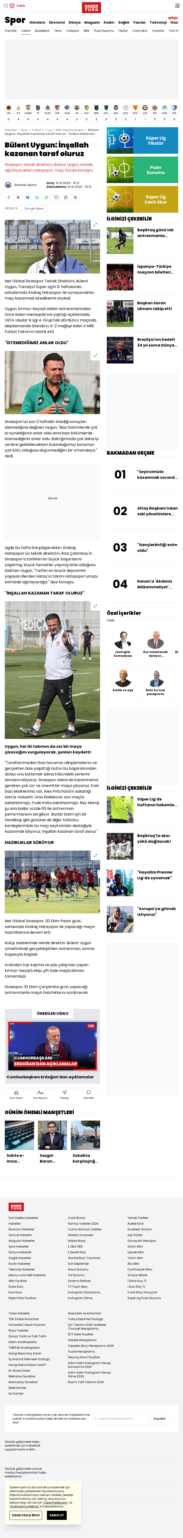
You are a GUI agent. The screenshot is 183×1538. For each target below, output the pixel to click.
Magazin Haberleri (22, 1241)
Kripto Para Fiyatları (22, 1298)
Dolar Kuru (16, 1287)
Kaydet (160, 1418)
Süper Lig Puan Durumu (144, 1298)
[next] (97, 1143)
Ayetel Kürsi (135, 1224)
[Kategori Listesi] (177, 5)
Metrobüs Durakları (22, 1376)
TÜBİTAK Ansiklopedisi (24, 1348)
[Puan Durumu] (142, 170)
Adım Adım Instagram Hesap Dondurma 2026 (89, 1365)
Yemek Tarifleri (137, 1218)
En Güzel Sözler (19, 1371)
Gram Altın (135, 1246)
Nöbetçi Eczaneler (80, 1235)
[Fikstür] (142, 140)
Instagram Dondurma (84, 1292)
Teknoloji (158, 22)
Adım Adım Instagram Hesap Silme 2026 (89, 1374)
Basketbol (42, 31)
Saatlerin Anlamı (139, 1229)
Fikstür (123, 31)
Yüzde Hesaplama (81, 1351)
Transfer (11, 31)
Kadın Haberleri (19, 1264)
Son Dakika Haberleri (23, 1218)
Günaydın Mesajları (141, 1241)
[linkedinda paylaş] (37, 197)
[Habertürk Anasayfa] (91, 6)
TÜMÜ (111, 620)
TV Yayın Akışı (77, 1287)
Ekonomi (57, 22)
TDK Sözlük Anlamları (24, 1319)
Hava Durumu (78, 1269)
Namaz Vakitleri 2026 (83, 1224)
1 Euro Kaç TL (136, 1287)
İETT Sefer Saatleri (80, 1334)
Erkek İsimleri (17, 1388)
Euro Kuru (15, 1292)
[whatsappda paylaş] (47, 197)
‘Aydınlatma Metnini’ (24, 1506)
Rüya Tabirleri (18, 1330)
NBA (86, 31)
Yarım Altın (135, 1258)
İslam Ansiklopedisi (23, 1342)
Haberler (11, 130)
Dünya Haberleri (20, 1252)
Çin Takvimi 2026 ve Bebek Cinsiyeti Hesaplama (87, 1327)
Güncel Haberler (20, 1235)
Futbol (25, 31)
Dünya (75, 22)
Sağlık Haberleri (20, 1258)
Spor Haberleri (19, 1246)
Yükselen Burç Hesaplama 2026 (91, 1346)
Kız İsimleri (16, 1393)
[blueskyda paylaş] (27, 197)
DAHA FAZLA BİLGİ (26, 1515)
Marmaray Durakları (23, 1382)
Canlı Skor (139, 31)
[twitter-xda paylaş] (18, 197)
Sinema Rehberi (79, 1281)
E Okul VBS (75, 1246)
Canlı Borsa (76, 1218)
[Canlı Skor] (142, 199)
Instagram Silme (80, 1298)
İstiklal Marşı (77, 1241)
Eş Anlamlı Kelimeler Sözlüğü (29, 1359)
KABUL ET (57, 1515)
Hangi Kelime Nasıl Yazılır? (27, 1365)
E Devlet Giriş (77, 1252)
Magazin (92, 22)
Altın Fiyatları (18, 1281)
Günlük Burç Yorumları (84, 1258)
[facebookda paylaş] (8, 197)
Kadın (109, 22)
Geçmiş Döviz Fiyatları (84, 1357)
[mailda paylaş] (56, 197)
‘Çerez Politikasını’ (55, 1503)
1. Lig (48, 130)
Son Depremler (78, 1264)
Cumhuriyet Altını (139, 1269)
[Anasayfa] (16, 1207)
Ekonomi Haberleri (21, 1229)
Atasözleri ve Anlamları (84, 1313)
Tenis (58, 31)
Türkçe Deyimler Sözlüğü (85, 1319)
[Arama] (5, 5)
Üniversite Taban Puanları (27, 1325)
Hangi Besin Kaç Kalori (25, 1353)
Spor (15, 20)
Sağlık (123, 22)
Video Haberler (19, 1313)
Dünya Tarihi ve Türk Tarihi (27, 1336)
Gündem (37, 22)
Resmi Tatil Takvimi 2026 (86, 1382)
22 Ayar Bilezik (137, 1275)
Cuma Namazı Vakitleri (85, 1229)
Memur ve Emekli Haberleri (27, 1275)
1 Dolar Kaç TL (137, 1281)
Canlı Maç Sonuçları (142, 1292)
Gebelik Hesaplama (82, 1340)
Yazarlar (158, 31)
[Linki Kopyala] (75, 197)
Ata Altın (133, 1264)
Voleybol (72, 31)
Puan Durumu (104, 31)
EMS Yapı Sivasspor (70, 130)
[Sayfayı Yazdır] (66, 197)
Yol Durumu (76, 1275)
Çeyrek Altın (135, 1252)
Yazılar (139, 22)
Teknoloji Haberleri (22, 1269)
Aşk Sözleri (134, 1235)
